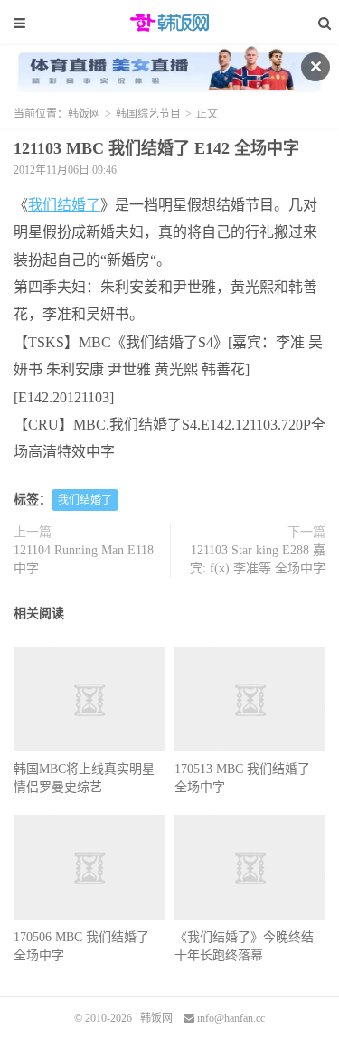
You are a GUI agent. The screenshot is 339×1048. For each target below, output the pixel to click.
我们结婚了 (64, 204)
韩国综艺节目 (148, 114)
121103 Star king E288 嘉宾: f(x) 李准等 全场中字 (257, 559)
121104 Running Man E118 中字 (84, 559)
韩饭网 (170, 23)
